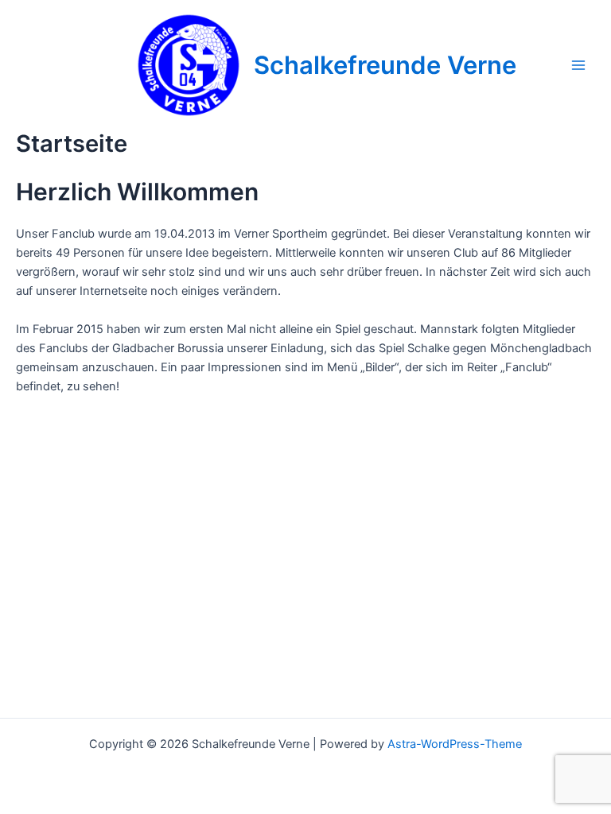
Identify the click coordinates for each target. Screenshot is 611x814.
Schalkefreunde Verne (385, 64)
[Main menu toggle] (578, 65)
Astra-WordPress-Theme (454, 744)
